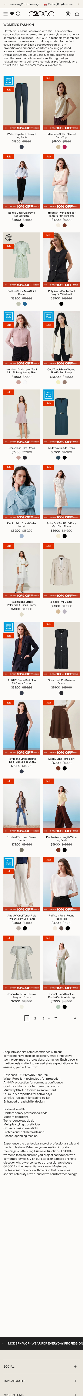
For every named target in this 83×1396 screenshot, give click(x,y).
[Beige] (58, 611)
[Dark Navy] (22, 147)
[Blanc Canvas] (22, 614)
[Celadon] (58, 1007)
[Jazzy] (65, 147)
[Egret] (58, 225)
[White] (25, 382)
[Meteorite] (58, 458)
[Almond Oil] (58, 382)
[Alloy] (65, 611)
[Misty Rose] (18, 382)
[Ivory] (58, 536)
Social (8, 1366)
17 (55, 1018)
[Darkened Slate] (25, 458)
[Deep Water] (25, 304)
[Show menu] (5, 14)
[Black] (22, 225)
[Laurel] (18, 304)
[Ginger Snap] (65, 382)
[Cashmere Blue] (22, 536)
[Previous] (5, 4)
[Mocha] (65, 225)
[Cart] (77, 14)
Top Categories (14, 1380)
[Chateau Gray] (18, 928)
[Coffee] (61, 928)
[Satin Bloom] (18, 458)
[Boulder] (58, 147)
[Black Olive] (22, 850)
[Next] (78, 4)
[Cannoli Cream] (22, 1007)
